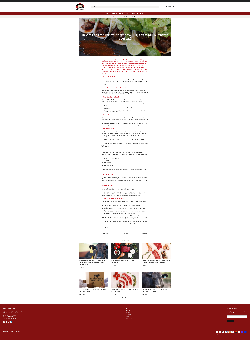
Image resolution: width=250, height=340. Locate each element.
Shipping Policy (225, 334)
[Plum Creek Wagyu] (80, 6)
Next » (129, 297)
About (127, 13)
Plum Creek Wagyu (9, 331)
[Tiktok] (9, 322)
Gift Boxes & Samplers (118, 13)
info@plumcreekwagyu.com (9, 318)
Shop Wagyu (128, 314)
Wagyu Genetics (128, 318)
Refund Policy (231, 334)
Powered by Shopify (17, 331)
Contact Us (140, 13)
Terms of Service (217, 334)
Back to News (125, 233)
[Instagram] (6, 322)
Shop (107, 13)
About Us (127, 308)
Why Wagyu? (128, 316)
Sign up (230, 320)
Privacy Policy (238, 334)
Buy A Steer (127, 312)
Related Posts (125, 240)
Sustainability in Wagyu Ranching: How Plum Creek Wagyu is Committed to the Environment (92, 262)
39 (125, 297)
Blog (133, 13)
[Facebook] (4, 322)
